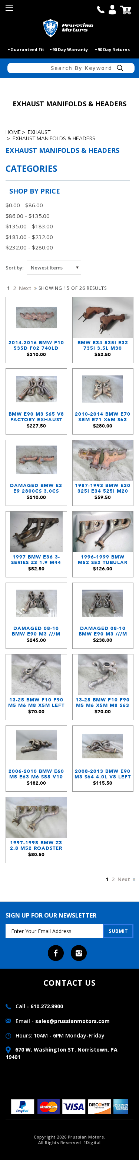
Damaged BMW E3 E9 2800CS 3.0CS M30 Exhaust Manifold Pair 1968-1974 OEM (36, 490)
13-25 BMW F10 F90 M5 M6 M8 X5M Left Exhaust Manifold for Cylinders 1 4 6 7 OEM (36, 704)
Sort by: (14, 267)
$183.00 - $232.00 (29, 237)
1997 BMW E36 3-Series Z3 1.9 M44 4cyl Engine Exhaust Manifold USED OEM (36, 561)
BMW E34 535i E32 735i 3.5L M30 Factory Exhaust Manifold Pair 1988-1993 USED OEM (103, 347)
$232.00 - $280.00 (29, 247)
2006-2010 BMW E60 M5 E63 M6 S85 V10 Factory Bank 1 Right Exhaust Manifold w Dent (36, 776)
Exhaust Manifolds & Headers (54, 138)
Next (26, 288)
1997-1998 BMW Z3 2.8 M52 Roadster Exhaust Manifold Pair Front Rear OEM (36, 847)
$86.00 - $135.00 (28, 215)
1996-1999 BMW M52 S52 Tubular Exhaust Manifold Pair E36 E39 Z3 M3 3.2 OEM (103, 561)
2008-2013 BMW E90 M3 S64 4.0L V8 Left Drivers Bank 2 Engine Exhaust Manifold (103, 776)
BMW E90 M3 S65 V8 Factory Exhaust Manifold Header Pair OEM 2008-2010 (36, 418)
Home (13, 132)
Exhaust (39, 132)
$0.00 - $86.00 (24, 205)
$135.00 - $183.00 (29, 226)
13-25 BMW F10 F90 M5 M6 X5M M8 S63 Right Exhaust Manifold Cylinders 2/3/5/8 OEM (103, 704)
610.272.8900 (46, 1006)
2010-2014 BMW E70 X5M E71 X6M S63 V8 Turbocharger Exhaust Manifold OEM (102, 418)
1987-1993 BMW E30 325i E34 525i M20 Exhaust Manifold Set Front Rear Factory (102, 490)
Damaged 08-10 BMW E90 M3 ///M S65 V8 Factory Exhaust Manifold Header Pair (36, 633)
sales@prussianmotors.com (72, 1021)
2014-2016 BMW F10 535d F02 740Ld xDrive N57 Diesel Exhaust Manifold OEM (36, 347)
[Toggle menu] (10, 10)
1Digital (92, 1142)
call (101, 10)
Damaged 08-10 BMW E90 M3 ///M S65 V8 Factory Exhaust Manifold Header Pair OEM (103, 633)
